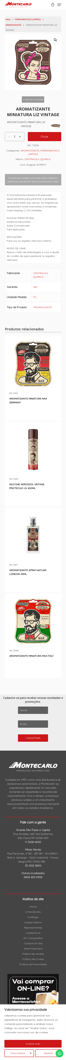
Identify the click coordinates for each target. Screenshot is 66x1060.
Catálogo (33, 917)
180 (35, 287)
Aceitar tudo (33, 1043)
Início (7, 19)
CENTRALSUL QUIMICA (37, 159)
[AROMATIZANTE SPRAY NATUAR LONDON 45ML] (33, 535)
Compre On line (33, 943)
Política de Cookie (33, 959)
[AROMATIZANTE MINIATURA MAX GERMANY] (33, 364)
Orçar (44, 136)
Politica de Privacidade (33, 964)
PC (35, 297)
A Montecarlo (33, 911)
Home (33, 906)
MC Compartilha (33, 938)
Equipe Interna (33, 922)
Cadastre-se (33, 932)
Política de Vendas (33, 953)
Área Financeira (33, 948)
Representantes (33, 927)
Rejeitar (48, 1053)
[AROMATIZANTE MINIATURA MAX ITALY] (33, 621)
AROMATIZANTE (13, 25)
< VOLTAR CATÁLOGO (33, 99)
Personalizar (18, 1053)
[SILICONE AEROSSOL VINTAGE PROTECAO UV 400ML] (33, 450)
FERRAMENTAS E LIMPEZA (28, 19)
